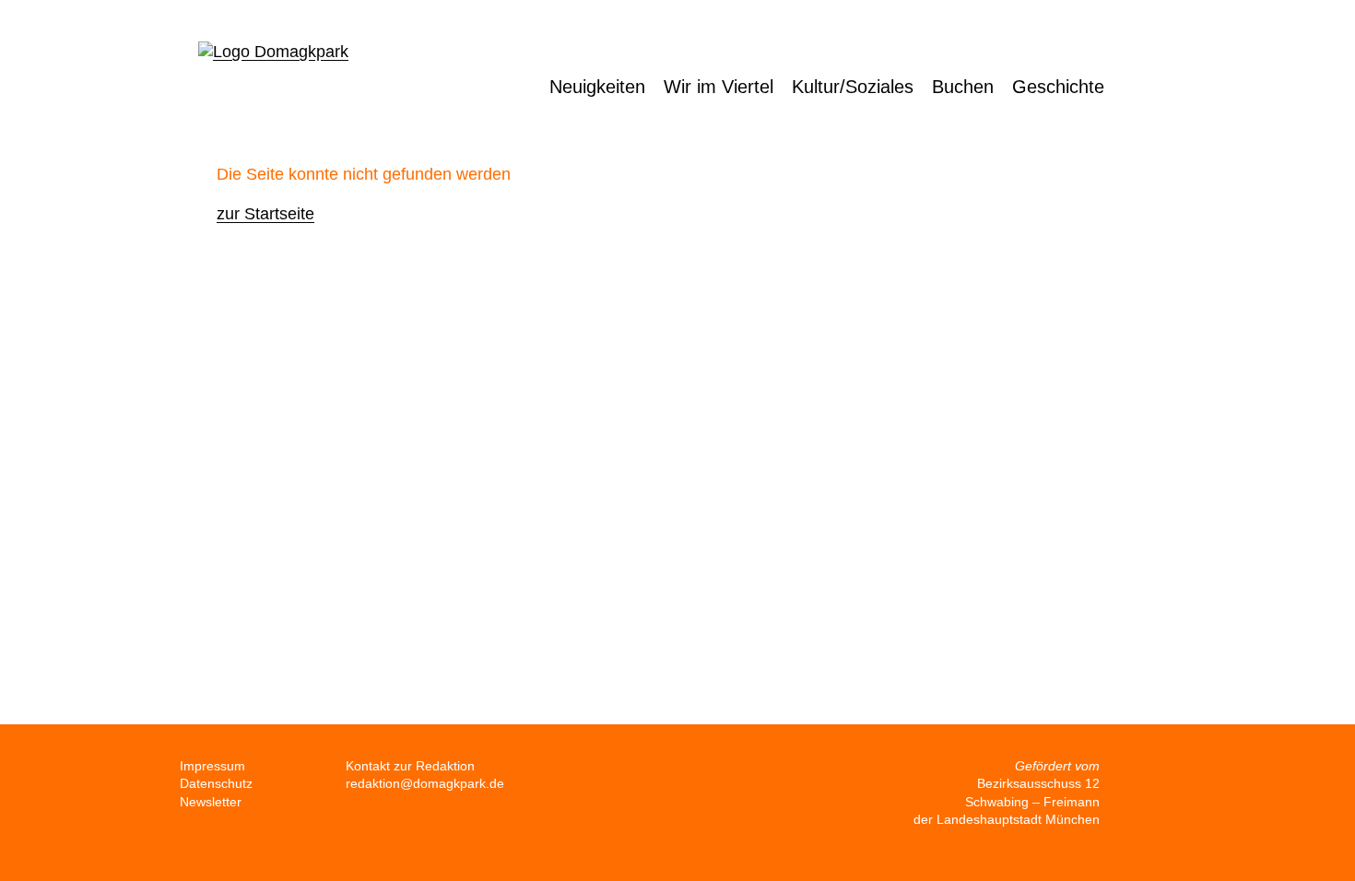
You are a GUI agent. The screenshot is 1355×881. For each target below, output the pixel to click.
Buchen (963, 86)
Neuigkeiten (597, 86)
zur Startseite (265, 214)
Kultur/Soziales (852, 86)
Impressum (212, 765)
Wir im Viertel (718, 86)
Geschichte (1058, 86)
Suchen (1153, 86)
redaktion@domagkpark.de (425, 783)
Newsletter (211, 801)
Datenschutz (216, 783)
